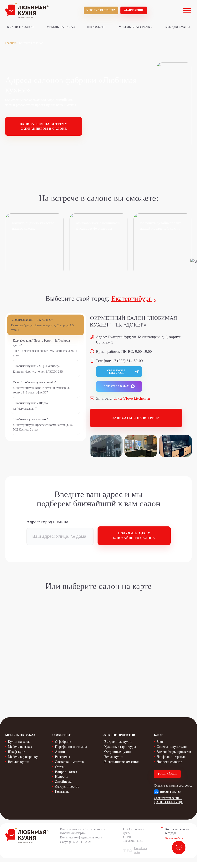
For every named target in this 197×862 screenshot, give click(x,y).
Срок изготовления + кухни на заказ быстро (168, 799)
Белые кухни (113, 757)
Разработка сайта (140, 850)
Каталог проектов (118, 735)
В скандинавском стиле (121, 762)
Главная (10, 43)
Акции (60, 752)
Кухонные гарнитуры (120, 747)
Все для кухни (177, 27)
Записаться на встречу (136, 418)
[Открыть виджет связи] (178, 847)
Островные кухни (117, 752)
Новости (61, 776)
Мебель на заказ (61, 27)
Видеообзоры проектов (174, 752)
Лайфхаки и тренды (171, 757)
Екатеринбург (131, 298)
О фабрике (63, 742)
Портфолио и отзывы (71, 747)
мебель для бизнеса (101, 10)
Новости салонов (169, 762)
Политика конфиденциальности (81, 837)
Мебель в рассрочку (135, 27)
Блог (160, 742)
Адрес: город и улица (47, 521)
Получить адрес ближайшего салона (134, 536)
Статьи (60, 767)
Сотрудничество (67, 786)
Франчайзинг (134, 10)
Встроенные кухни (118, 742)
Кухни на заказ (20, 27)
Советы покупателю (172, 747)
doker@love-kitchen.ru (132, 398)
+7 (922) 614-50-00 (127, 361)
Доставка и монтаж (69, 762)
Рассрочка (62, 757)
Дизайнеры (63, 781)
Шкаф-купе (96, 27)
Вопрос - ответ (66, 772)
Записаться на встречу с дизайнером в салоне (43, 126)
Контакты (62, 791)
